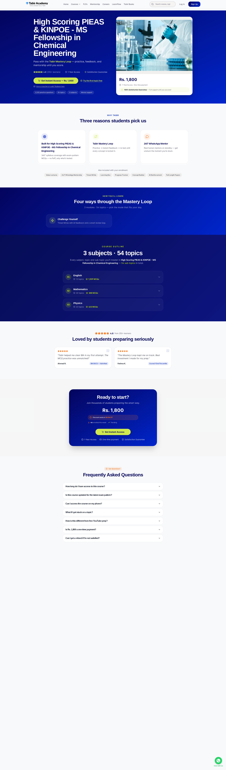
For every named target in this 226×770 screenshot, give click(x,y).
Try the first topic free (92, 80)
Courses (74, 4)
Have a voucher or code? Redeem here (50, 86)
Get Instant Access (114, 432)
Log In (182, 4)
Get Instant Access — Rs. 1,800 (57, 80)
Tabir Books (129, 4)
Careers (106, 4)
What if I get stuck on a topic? (79, 512)
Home (65, 4)
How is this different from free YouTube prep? (87, 521)
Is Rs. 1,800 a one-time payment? (81, 529)
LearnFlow (116, 4)
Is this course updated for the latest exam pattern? (89, 495)
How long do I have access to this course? (85, 486)
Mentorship (95, 4)
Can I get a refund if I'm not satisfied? (83, 538)
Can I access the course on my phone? (84, 504)
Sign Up (194, 4)
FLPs (85, 4)
